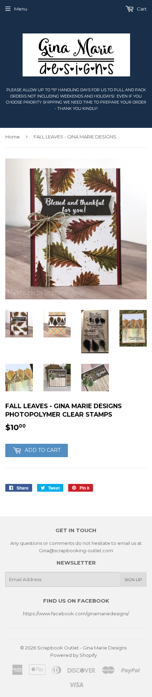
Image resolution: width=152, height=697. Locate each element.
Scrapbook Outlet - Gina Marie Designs (82, 648)
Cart (141, 9)
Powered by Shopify (73, 655)
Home (12, 136)
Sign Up (133, 579)
